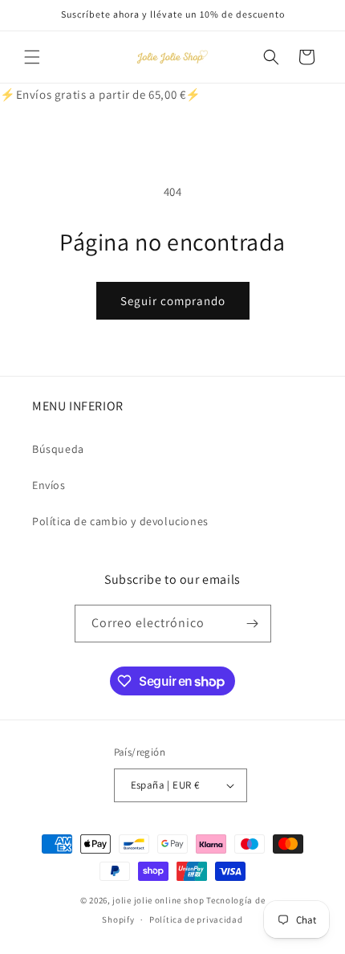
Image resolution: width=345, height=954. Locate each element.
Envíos (49, 485)
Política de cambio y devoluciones (120, 521)
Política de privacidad (195, 919)
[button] (32, 57)
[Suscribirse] (252, 623)
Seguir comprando (172, 300)
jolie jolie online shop (158, 900)
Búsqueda (58, 449)
